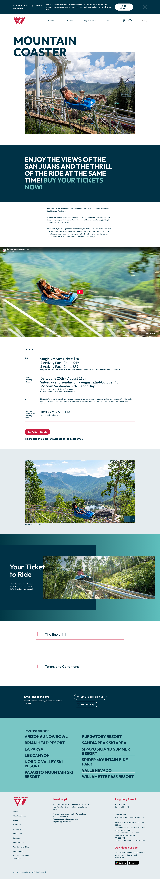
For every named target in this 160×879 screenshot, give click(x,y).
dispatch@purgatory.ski (62, 822)
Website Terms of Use (21, 847)
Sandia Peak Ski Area (104, 742)
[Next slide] (132, 519)
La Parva (34, 749)
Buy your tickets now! (64, 183)
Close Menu (156, 31)
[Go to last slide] (127, 519)
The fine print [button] (55, 634)
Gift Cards (17, 829)
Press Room (17, 834)
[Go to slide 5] (32, 524)
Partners (16, 838)
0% (124, 20)
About (15, 811)
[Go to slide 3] (29, 524)
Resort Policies (18, 851)
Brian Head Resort (45, 742)
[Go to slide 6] (34, 524)
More (109, 21)
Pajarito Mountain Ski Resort (49, 774)
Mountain (51, 21)
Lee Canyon (37, 755)
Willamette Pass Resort (108, 776)
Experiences (89, 21)
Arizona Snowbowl (46, 736)
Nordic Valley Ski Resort (44, 763)
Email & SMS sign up (92, 696)
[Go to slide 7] (36, 524)
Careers (16, 820)
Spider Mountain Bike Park (105, 762)
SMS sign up (87, 704)
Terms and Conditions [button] (62, 666)
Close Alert (145, 7)
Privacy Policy (18, 842)
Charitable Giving (19, 816)
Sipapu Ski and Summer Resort (106, 751)
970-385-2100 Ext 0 (60, 816)
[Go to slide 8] (38, 524)
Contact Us (17, 825)
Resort (69, 21)
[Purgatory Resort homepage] (24, 20)
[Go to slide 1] (25, 524)
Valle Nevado (97, 770)
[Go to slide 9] (40, 524)
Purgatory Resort (102, 736)
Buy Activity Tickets (37, 432)
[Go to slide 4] (30, 524)
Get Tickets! (124, 7)
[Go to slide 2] (27, 524)
